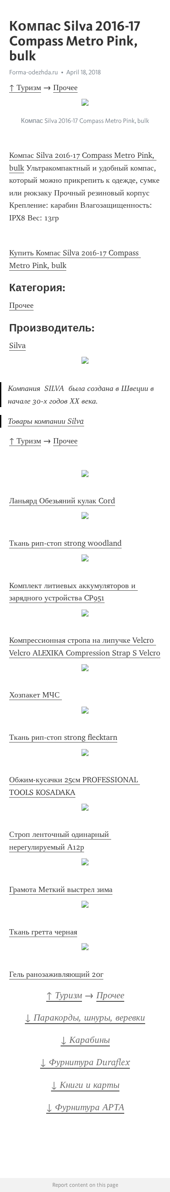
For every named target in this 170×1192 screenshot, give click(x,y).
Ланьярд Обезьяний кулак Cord (62, 500)
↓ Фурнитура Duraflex (85, 1062)
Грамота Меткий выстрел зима (60, 889)
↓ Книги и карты (85, 1085)
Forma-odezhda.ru (33, 72)
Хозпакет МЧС (35, 695)
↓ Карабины (85, 1040)
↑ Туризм (25, 87)
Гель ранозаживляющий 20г (56, 974)
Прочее (65, 87)
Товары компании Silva (46, 421)
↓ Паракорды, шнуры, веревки (85, 1017)
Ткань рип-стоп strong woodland (65, 543)
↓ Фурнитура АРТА (85, 1107)
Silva (17, 345)
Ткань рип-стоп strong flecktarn (63, 737)
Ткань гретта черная (43, 932)
